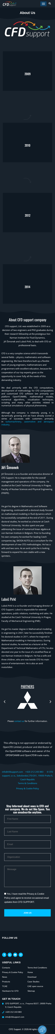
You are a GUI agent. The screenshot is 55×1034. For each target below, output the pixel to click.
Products (6, 981)
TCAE (4, 986)
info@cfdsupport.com (14, 1017)
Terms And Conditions (37, 967)
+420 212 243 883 (13, 1012)
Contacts (6, 967)
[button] (4, 701)
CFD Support (15, 1029)
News (4, 977)
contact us (19, 721)
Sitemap (31, 991)
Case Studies (33, 981)
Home (30, 972)
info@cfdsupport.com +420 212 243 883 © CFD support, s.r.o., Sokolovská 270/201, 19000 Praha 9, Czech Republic (27, 775)
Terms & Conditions (27, 783)
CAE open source (35, 986)
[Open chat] (42, 1030)
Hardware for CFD (10, 991)
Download (32, 977)
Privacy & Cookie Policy (27, 788)
